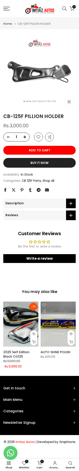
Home (7, 23)
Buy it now (39, 163)
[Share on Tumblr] (30, 190)
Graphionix (67, 442)
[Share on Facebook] (5, 190)
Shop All (48, 180)
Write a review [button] (39, 258)
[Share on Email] (47, 190)
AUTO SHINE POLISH (55, 352)
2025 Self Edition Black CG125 (16, 354)
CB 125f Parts (31, 180)
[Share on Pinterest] (22, 190)
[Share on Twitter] (14, 190)
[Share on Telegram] (39, 190)
